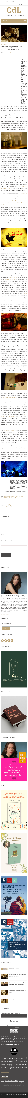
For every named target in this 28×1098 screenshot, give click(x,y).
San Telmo (11, 497)
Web (2, 547)
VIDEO (22, 1085)
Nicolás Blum (13, 277)
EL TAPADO (4, 44)
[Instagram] (19, 4)
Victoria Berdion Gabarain (9, 397)
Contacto (18, 1)
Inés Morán (4, 197)
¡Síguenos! (14, 1015)
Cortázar (6, 496)
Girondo (10, 496)
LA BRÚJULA (4, 1085)
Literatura (11, 1085)
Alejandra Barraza (6, 199)
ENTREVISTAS (4, 1082)
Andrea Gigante (11, 200)
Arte (3, 1080)
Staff (12, 1)
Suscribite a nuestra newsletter (10, 1044)
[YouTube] (21, 4)
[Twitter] (16, 4)
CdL (14, 10)
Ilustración (19, 1082)
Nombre (3, 534)
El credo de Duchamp (14, 968)
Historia (8, 1)
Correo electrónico (6, 540)
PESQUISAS (17, 1085)
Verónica (11, 416)
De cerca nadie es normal (11, 1080)
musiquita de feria (10, 279)
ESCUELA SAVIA (12, 1082)
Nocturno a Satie (9, 430)
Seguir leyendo (5, 614)
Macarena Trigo (9, 52)
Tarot (15, 497)
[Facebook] (14, 4)
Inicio (2, 1)
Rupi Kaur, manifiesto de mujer (16, 999)
